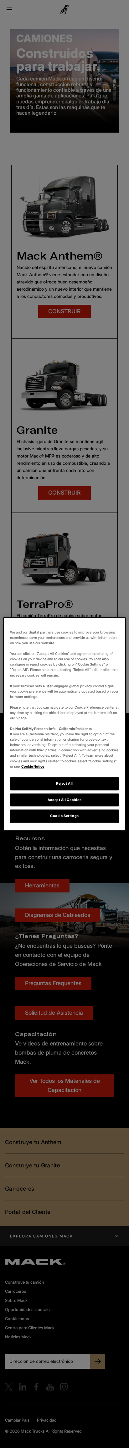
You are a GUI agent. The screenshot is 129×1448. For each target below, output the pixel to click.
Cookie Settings (64, 816)
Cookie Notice (32, 766)
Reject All (64, 783)
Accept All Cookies (64, 800)
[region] (64, 724)
